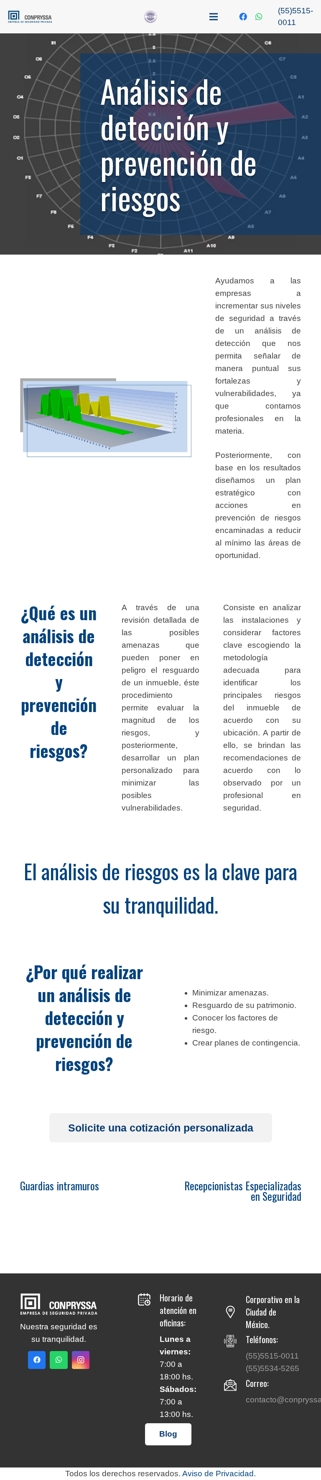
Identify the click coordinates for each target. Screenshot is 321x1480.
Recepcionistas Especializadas (242, 1185)
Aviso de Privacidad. (219, 1473)
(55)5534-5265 (272, 1368)
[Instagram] (81, 1360)
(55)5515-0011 (272, 1355)
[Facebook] (243, 17)
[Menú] (213, 16)
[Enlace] (30, 16)
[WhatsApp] (259, 17)
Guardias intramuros (59, 1185)
